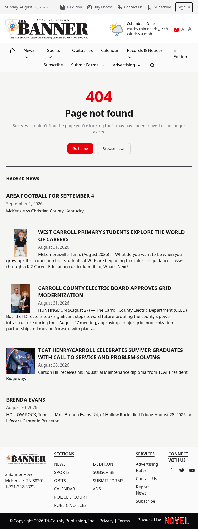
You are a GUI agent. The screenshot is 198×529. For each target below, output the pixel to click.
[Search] (152, 65)
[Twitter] (182, 470)
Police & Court (70, 497)
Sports (53, 50)
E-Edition (74, 7)
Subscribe (162, 7)
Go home (80, 148)
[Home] (12, 50)
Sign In (184, 7)
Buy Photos (103, 7)
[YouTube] (192, 470)
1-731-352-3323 (20, 487)
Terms (124, 521)
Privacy (106, 521)
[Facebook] (171, 470)
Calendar (110, 50)
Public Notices (70, 505)
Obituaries (82, 50)
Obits (60, 480)
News (29, 50)
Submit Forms (85, 65)
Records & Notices (145, 50)
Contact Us (133, 7)
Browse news (114, 148)
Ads (97, 489)
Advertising (124, 65)
